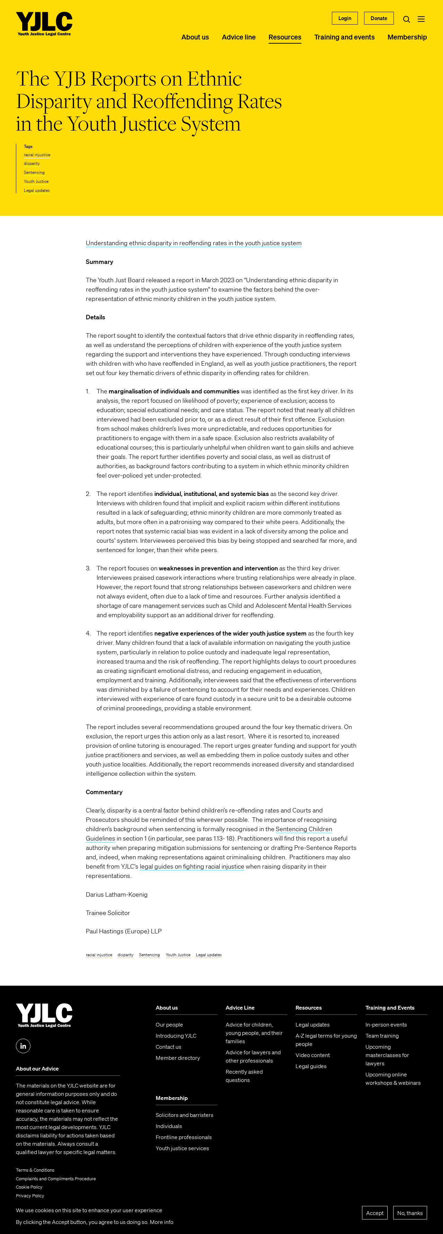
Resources (285, 37)
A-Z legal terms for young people (326, 1039)
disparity (32, 163)
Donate (379, 18)
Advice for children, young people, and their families (254, 1033)
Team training (382, 1035)
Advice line (239, 37)
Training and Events (390, 1007)
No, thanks (410, 1212)
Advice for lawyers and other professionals (253, 1056)
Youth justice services (182, 1148)
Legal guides (311, 1066)
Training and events (344, 37)
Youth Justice (36, 181)
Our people (169, 1024)
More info (161, 1221)
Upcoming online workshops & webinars (393, 1078)
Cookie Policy (29, 1187)
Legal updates (37, 190)
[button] (421, 19)
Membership (407, 37)
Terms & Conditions (35, 1170)
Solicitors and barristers (185, 1114)
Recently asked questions (244, 1075)
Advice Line (240, 1007)
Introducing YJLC (176, 1035)
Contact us (168, 1046)
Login (344, 18)
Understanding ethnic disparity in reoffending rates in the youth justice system (194, 243)
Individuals (169, 1125)
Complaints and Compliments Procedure (56, 1179)
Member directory (178, 1057)
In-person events (386, 1024)
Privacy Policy (30, 1196)
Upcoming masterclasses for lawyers (387, 1055)
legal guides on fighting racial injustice (192, 866)
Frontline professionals (184, 1137)
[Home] (44, 24)
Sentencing (34, 172)
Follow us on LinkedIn (23, 1046)
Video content (313, 1054)
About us (195, 37)
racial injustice (37, 155)
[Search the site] (407, 19)
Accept (374, 1212)
